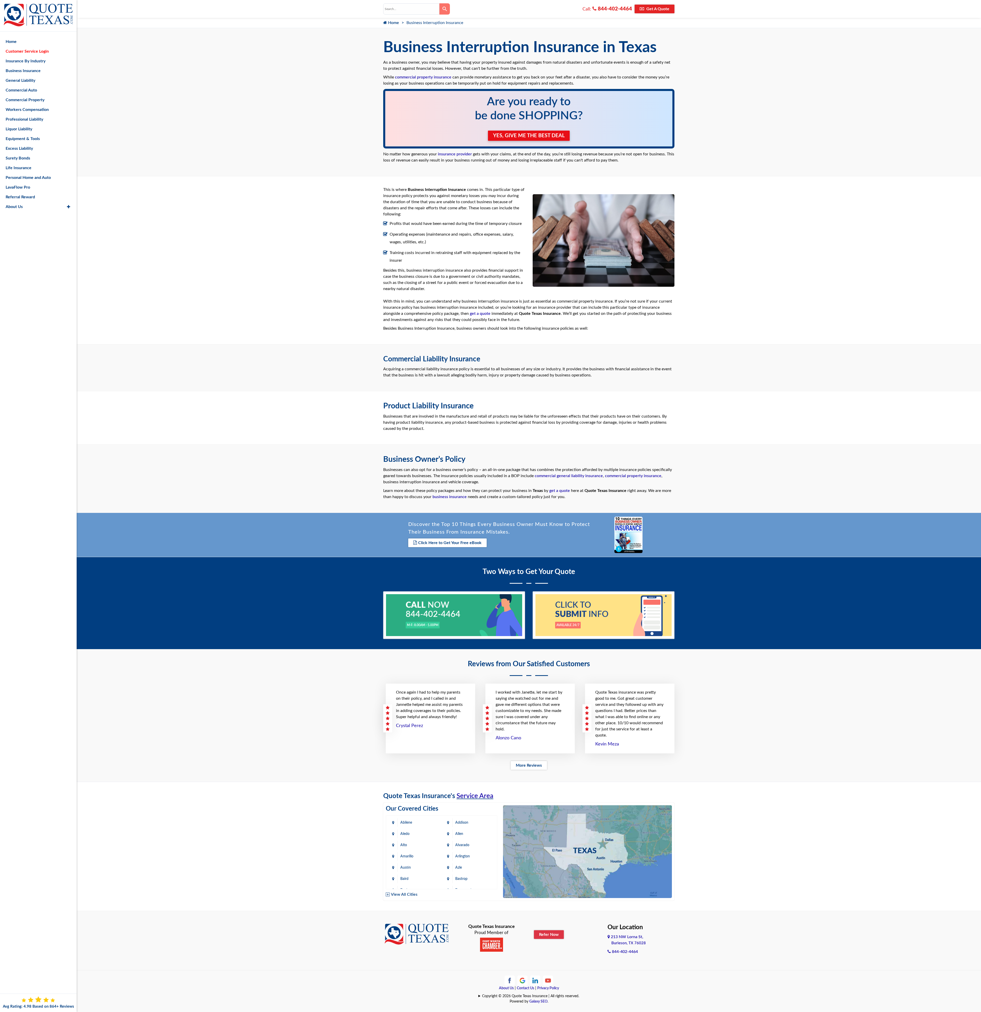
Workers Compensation (27, 110)
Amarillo (406, 856)
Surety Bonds (18, 158)
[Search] (444, 9)
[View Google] (522, 980)
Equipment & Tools (23, 139)
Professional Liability (24, 119)
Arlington (462, 856)
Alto (403, 845)
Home (393, 23)
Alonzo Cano (508, 738)
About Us (506, 988)
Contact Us (525, 988)
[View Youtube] (548, 980)
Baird (404, 879)
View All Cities (404, 894)
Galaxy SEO (538, 1001)
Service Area (475, 796)
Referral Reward (20, 197)
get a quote (480, 314)
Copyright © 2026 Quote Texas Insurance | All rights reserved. (530, 996)
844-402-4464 (614, 9)
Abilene (406, 822)
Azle (458, 867)
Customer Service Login (27, 51)
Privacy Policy (548, 988)
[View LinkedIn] (535, 980)
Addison (461, 822)
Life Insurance (18, 168)
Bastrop (461, 879)
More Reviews (529, 765)
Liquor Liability (19, 129)
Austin (405, 867)
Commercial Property (25, 100)
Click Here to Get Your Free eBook (450, 543)
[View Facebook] (510, 980)
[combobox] (411, 9)
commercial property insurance (423, 77)
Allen (459, 834)
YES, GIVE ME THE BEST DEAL (529, 135)
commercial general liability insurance (569, 476)
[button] (68, 206)
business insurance (450, 497)
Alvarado (462, 845)
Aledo (405, 834)
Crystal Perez (409, 725)
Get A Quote (657, 9)
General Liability (20, 80)
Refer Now (549, 935)
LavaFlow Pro (18, 187)
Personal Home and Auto (28, 178)
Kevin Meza (607, 744)
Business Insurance (23, 71)
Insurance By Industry (25, 61)
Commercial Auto (21, 90)
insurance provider (455, 154)
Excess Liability (19, 148)
